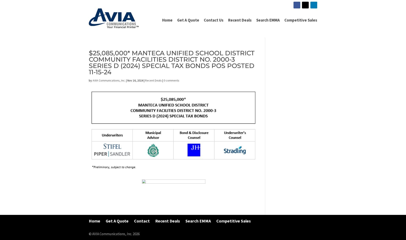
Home (167, 20)
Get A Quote (188, 20)
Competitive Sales (300, 20)
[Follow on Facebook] (297, 5)
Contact (142, 221)
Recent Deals (240, 20)
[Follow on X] (305, 5)
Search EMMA (268, 20)
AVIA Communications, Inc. (109, 80)
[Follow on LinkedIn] (313, 5)
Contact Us (214, 20)
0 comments (171, 80)
